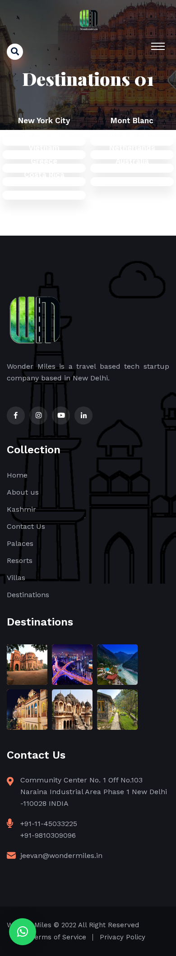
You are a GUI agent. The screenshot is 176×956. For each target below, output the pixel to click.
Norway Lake (44, 134)
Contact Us (26, 526)
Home (17, 475)
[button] (22, 931)
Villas (16, 577)
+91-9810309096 (48, 835)
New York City (44, 120)
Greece (44, 160)
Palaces (20, 543)
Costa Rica (44, 174)
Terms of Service (58, 937)
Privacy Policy (122, 937)
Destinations (28, 594)
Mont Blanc (132, 120)
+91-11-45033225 (48, 823)
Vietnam (44, 147)
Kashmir (21, 509)
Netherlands (132, 147)
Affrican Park (132, 134)
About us (23, 492)
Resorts (19, 560)
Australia (132, 160)
